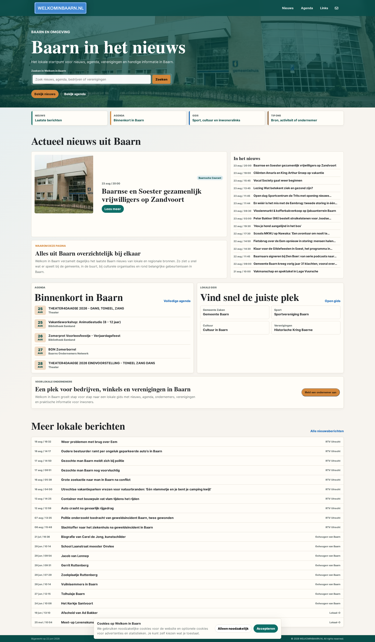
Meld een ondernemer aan (320, 392)
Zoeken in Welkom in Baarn (48, 70)
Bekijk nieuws (44, 94)
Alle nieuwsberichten (327, 431)
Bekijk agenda (75, 94)
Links (324, 8)
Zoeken (161, 79)
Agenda (307, 8)
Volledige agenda (177, 301)
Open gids (332, 301)
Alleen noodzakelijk (233, 628)
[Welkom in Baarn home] (60, 8)
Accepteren (266, 628)
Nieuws (288, 8)
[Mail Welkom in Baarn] (336, 8)
